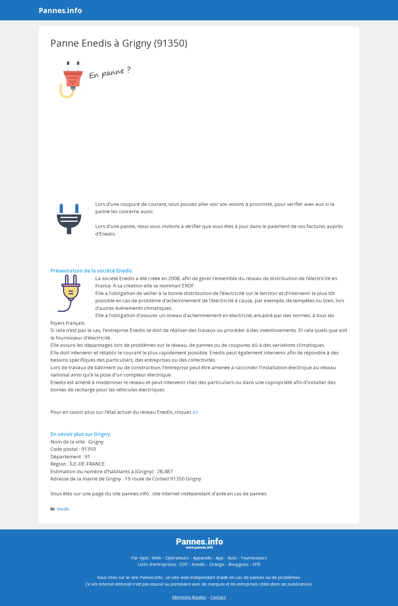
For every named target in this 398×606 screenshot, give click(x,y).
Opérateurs (177, 558)
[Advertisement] (199, 152)
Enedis (63, 509)
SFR (256, 564)
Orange (216, 564)
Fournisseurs (254, 558)
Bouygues (238, 564)
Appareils (202, 558)
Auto (232, 558)
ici (195, 412)
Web (156, 558)
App (219, 558)
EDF (183, 564)
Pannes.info (60, 10)
